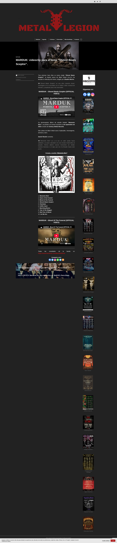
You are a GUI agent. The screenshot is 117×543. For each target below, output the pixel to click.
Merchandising (68, 39)
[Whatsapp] (58, 260)
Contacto (76, 39)
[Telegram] (60, 260)
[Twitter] (52, 260)
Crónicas (52, 39)
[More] (63, 260)
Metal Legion (21, 75)
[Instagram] (55, 260)
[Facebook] (50, 260)
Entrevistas (59, 39)
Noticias (38, 39)
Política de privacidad (56, 537)
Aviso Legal (48, 537)
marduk (19, 79)
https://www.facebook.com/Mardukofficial (51, 253)
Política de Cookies (67, 537)
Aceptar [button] (112, 540)
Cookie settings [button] (106, 540)
